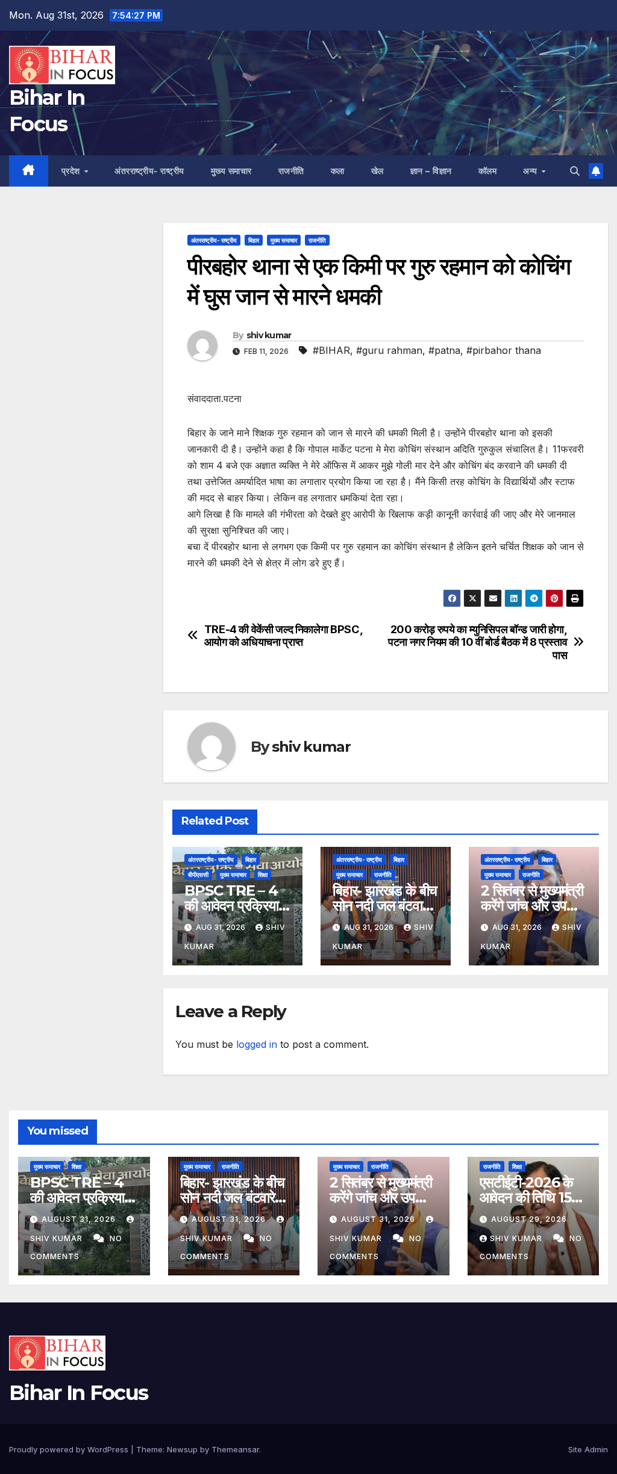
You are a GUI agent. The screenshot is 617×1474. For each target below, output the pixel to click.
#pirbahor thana (503, 350)
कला (338, 171)
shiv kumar (269, 335)
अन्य (531, 171)
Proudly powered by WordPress (70, 1449)
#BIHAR (331, 350)
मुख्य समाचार (231, 171)
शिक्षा (263, 874)
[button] (575, 171)
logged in (256, 1044)
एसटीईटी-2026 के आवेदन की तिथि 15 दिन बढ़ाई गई (527, 1197)
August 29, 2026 (529, 1219)
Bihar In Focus (78, 1392)
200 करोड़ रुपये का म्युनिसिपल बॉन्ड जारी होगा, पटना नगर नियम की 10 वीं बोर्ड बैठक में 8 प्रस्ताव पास (477, 642)
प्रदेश (72, 171)
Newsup (182, 1449)
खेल (377, 171)
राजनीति (291, 171)
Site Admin (588, 1449)
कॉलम (487, 171)
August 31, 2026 (80, 1219)
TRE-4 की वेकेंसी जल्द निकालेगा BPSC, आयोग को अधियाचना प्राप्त (283, 636)
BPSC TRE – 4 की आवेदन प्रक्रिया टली (231, 905)
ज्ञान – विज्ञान (431, 171)
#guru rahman (389, 350)
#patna (444, 350)
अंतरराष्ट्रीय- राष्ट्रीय (149, 171)
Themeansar (235, 1449)
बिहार (253, 240)
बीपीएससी (198, 874)
